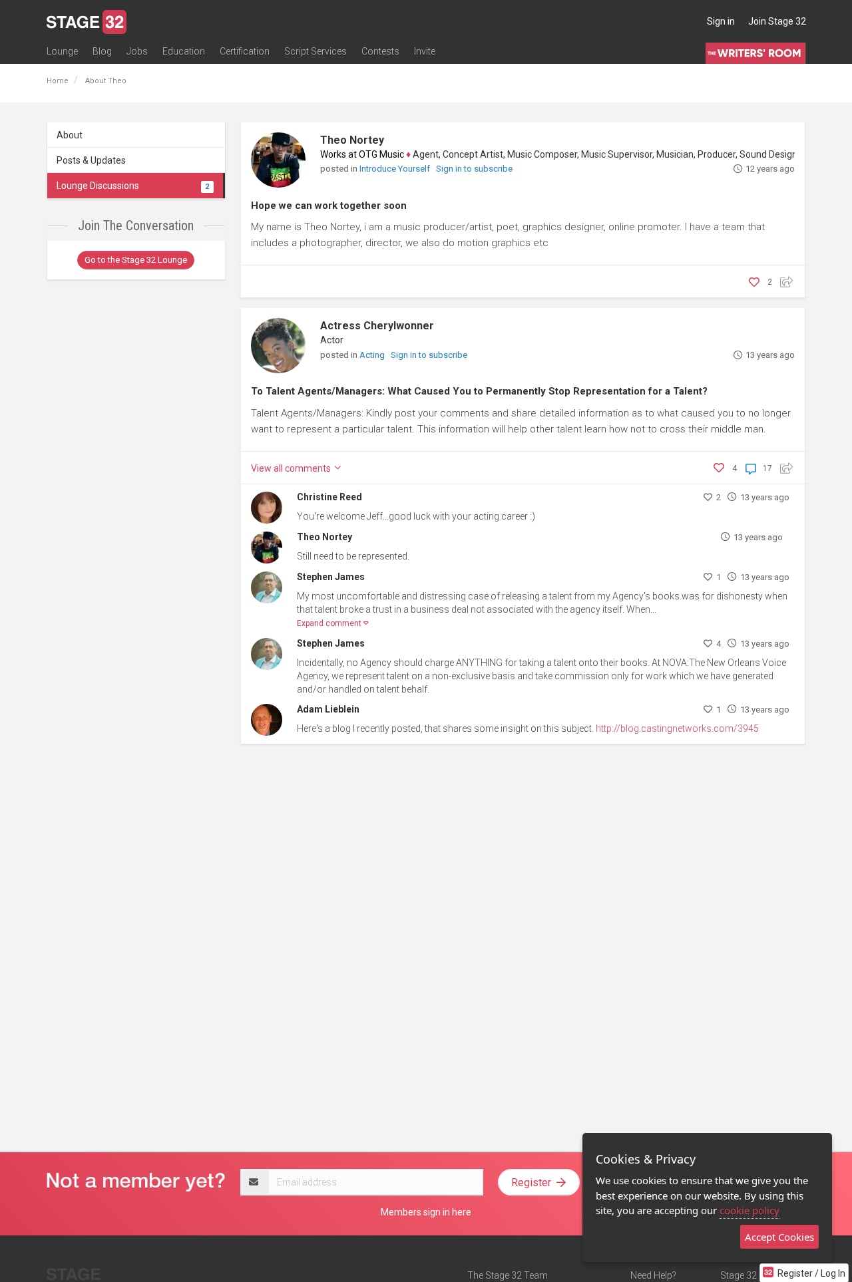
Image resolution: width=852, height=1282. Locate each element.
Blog (102, 51)
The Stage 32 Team (507, 1275)
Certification (245, 51)
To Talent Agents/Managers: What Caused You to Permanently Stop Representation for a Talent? (479, 391)
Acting (373, 355)
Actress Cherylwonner (377, 325)
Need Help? (653, 1275)
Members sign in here (426, 1212)
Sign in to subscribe (474, 169)
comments (292, 468)
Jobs (137, 51)
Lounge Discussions (133, 185)
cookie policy (749, 1210)
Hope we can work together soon (329, 206)
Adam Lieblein (328, 709)
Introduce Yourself (395, 169)
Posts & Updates (91, 160)
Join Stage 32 (777, 21)
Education (183, 51)
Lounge (62, 51)
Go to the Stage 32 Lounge (136, 260)
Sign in (721, 21)
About (70, 135)
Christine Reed (329, 497)
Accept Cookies (779, 1236)
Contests (380, 51)
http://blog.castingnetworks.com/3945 (677, 728)
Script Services (315, 51)
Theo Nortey (352, 140)
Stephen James (331, 576)
